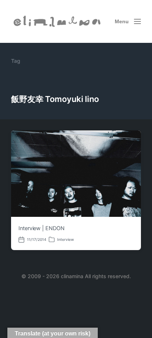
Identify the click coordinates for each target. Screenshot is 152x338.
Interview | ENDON (41, 228)
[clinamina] (57, 21)
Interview (65, 239)
